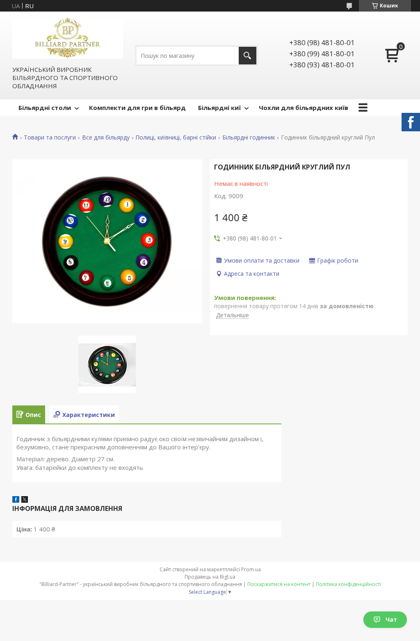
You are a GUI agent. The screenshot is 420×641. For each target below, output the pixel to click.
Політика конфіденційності (348, 584)
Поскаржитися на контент (278, 584)
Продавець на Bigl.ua (210, 576)
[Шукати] (247, 55)
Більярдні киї (219, 107)
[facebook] (15, 500)
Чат (391, 619)
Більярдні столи (44, 107)
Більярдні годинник (248, 137)
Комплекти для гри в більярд (137, 107)
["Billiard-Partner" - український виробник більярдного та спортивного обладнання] (67, 38)
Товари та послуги (50, 137)
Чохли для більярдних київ (303, 107)
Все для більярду (106, 137)
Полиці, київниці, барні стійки (175, 137)
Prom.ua (251, 569)
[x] (24, 500)
